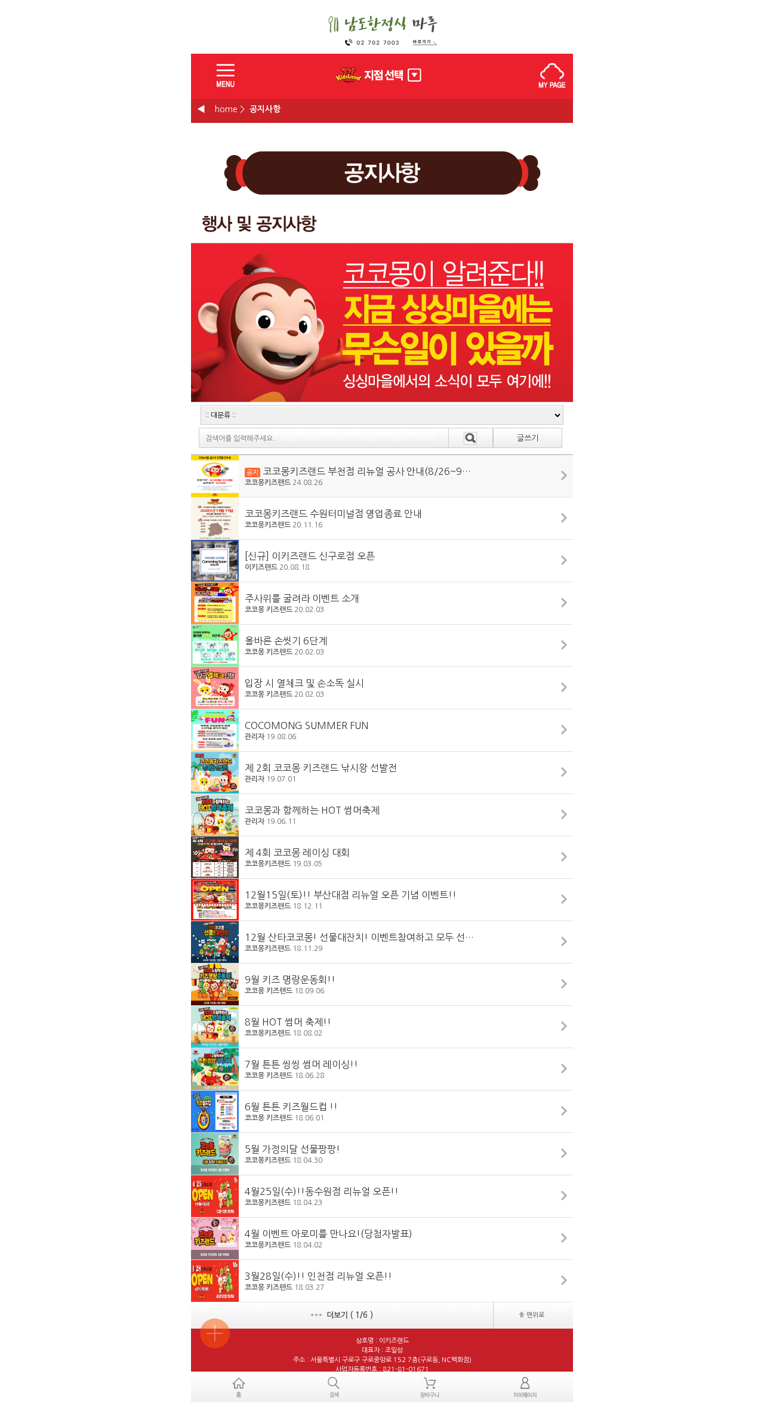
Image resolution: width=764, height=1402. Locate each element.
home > (230, 109)
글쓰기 (527, 438)
